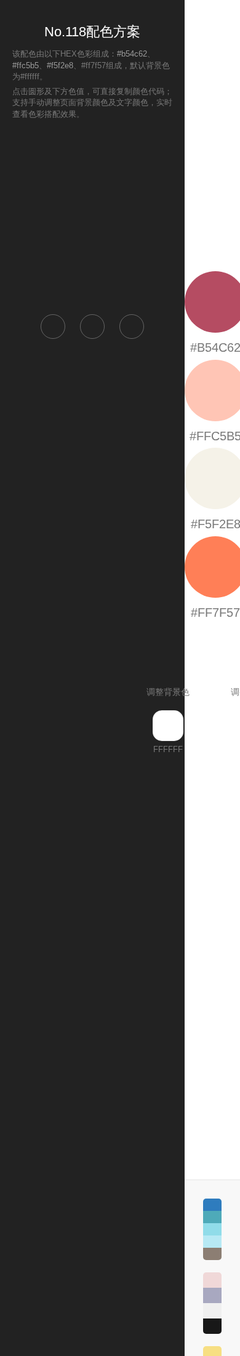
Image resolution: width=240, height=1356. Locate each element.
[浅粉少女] (212, 1303)
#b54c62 (132, 53)
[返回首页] (53, 326)
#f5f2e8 (60, 65)
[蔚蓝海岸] (212, 1229)
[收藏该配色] (131, 326)
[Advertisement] (92, 216)
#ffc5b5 (25, 65)
